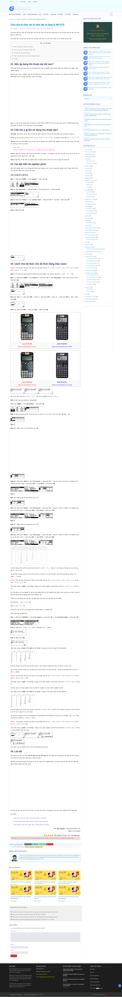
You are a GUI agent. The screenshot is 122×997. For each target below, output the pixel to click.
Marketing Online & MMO (91, 228)
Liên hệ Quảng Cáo (94, 982)
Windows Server (89, 301)
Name (12, 945)
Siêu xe (88, 184)
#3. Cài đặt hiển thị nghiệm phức (21, 53)
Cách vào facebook (90, 151)
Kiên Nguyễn (15, 28)
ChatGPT (35, 1)
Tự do (88, 187)
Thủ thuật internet (89, 270)
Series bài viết (88, 247)
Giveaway (87, 173)
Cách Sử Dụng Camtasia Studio (94, 249)
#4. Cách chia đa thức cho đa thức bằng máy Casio (26, 56)
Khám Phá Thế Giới (90, 199)
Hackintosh (88, 178)
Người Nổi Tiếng (89, 232)
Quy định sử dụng (94, 975)
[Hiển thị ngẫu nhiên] (111, 14)
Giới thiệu (92, 969)
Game (86, 171)
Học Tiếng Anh (90, 210)
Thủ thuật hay (88, 256)
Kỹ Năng (87, 206)
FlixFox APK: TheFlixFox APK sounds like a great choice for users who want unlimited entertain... (99, 63)
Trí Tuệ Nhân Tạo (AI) (90, 296)
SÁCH (24, 14)
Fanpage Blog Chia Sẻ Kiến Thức (46, 977)
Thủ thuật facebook (92, 263)
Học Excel (89, 192)
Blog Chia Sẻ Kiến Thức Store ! (97, 30)
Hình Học (89, 291)
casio (27, 846)
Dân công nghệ (89, 156)
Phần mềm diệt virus (90, 235)
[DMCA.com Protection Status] (99, 988)
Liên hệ (92, 972)
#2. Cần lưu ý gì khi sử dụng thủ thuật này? (23, 49)
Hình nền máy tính (89, 180)
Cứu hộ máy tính (91, 275)
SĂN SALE (75, 14)
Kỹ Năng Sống (90, 213)
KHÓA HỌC (88, 201)
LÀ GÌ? (40, 14)
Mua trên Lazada (67, 346)
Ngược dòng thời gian (90, 230)
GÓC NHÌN (53, 14)
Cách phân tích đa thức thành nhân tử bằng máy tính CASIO (31, 824)
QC (86, 242)
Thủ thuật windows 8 (92, 282)
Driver (86, 159)
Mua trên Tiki (32, 346)
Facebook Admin (42, 974)
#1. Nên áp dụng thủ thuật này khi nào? (22, 46)
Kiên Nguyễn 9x (40, 968)
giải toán (32, 846)
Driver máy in (90, 161)
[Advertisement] (45, 89)
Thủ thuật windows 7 (92, 279)
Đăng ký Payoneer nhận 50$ (43, 971)
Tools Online (23, 1)
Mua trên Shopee (23, 346)
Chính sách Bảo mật (95, 985)
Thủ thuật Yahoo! (91, 268)
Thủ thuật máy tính (90, 273)
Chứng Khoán (88, 154)
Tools (86, 294)
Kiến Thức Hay (88, 204)
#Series (29, 1)
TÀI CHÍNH (68, 14)
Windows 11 (90, 284)
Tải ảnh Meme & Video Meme (92, 251)
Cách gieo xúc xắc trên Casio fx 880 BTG (21, 882)
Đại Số (88, 289)
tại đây (47, 919)
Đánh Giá (87, 166)
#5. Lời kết (15, 59)
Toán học (13, 19)
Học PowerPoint (91, 194)
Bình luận (37, 28)
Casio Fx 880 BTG (39, 846)
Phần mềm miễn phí (90, 237)
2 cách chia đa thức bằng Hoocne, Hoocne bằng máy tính (31, 821)
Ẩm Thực (87, 149)
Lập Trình (87, 218)
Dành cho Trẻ (90, 208)
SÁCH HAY (87, 244)
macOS (87, 225)
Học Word (89, 196)
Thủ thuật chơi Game (92, 258)
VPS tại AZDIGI (109, 994)
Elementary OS (90, 222)
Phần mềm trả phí (91, 239)
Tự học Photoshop (89, 299)
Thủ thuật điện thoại (92, 261)
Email (12, 950)
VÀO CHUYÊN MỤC (16, 14)
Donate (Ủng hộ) (94, 978)
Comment (13, 931)
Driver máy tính (90, 163)
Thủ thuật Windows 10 (92, 277)
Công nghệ (89, 182)
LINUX (86, 220)
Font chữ (87, 168)
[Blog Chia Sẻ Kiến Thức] (20, 8)
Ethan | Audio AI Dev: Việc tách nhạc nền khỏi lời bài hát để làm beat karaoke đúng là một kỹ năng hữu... (99, 53)
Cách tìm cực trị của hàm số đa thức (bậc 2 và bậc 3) (30, 818)
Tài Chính (87, 254)
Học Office (87, 190)
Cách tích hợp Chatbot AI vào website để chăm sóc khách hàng (72, 970)
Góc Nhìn (87, 175)
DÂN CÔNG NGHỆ (32, 14)
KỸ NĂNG (60, 14)
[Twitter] (92, 994)
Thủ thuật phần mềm (92, 265)
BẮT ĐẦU (46, 14)
